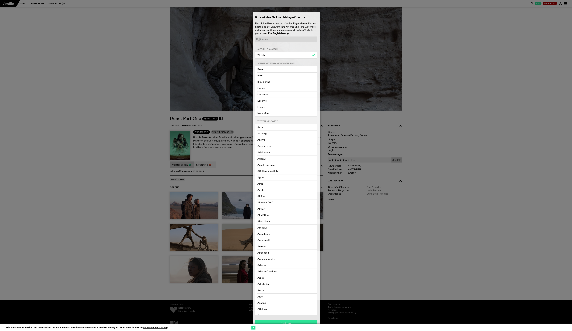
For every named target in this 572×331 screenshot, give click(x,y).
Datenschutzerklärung (155, 327)
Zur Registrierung (278, 33)
